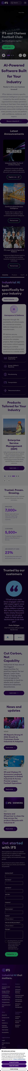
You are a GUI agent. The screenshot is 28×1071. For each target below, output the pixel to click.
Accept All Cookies (14, 1062)
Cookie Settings (14, 1069)
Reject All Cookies (14, 1065)
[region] (14, 1060)
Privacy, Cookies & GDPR (19, 1059)
